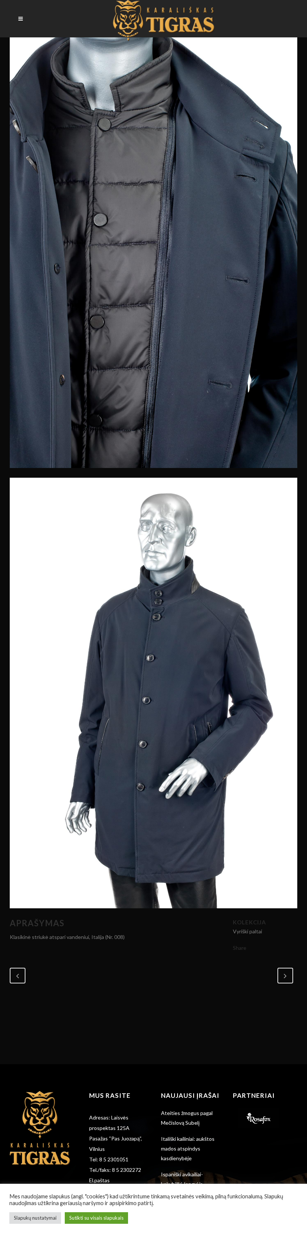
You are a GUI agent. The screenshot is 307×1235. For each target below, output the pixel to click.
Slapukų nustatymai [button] (35, 1218)
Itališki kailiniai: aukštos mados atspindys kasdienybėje (188, 1148)
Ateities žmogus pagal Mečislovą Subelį (187, 1118)
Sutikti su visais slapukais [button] (96, 1218)
